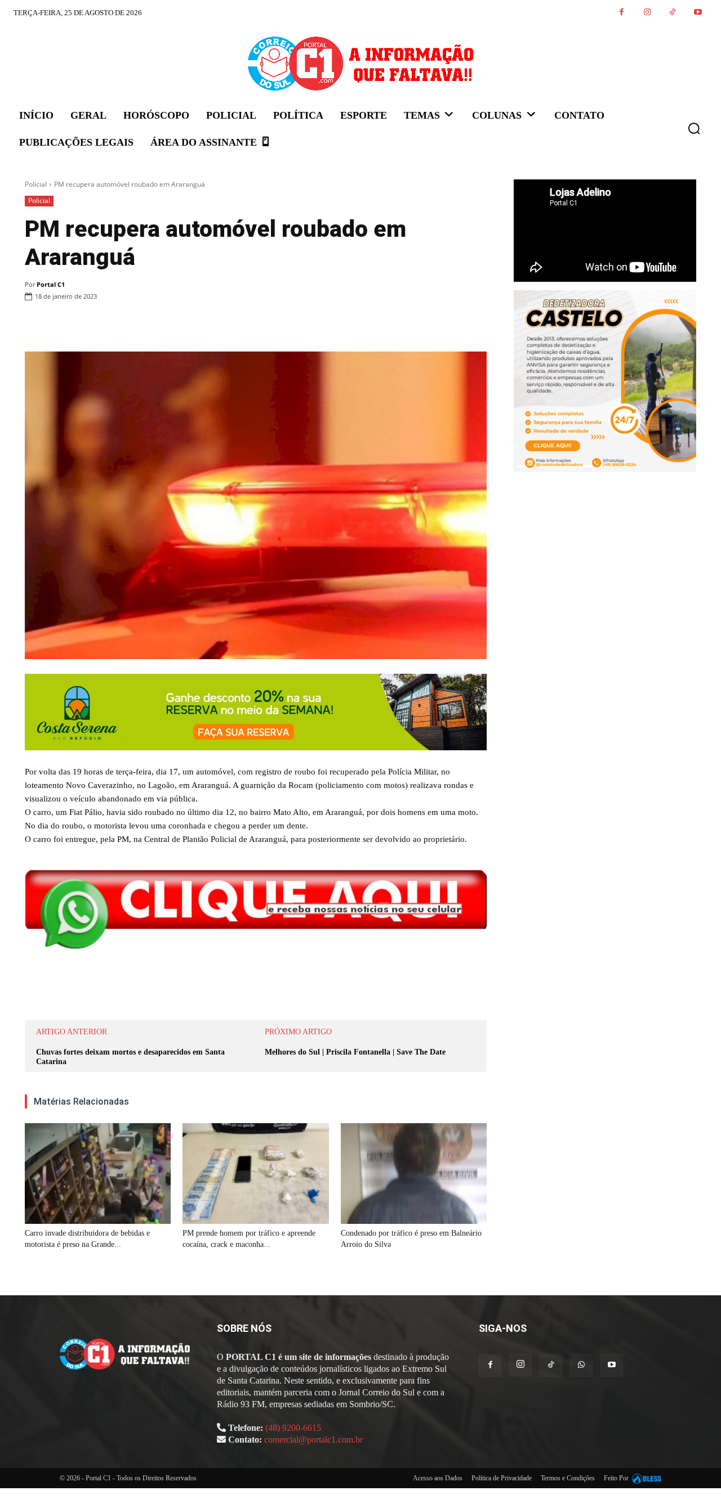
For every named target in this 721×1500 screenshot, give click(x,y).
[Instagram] (647, 12)
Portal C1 (51, 284)
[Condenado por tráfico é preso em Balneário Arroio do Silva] (414, 1173)
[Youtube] (697, 12)
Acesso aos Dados (437, 1478)
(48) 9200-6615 (293, 1428)
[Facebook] (621, 12)
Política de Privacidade (501, 1478)
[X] (152, 325)
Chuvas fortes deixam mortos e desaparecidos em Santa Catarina (130, 1057)
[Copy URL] (255, 325)
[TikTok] (672, 12)
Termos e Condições (568, 1478)
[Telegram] (230, 325)
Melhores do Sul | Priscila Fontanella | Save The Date (355, 1052)
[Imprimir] (204, 325)
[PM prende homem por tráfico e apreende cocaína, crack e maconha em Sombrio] (255, 1173)
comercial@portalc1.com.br (313, 1439)
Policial (36, 184)
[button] (693, 128)
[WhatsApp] (178, 325)
